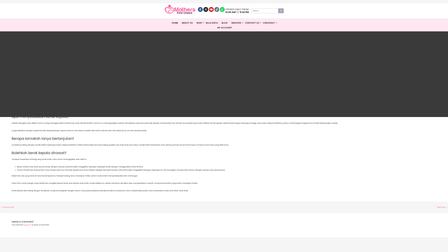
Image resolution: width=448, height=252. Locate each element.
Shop (199, 22)
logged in (27, 225)
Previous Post (7, 207)
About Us (187, 22)
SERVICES (236, 22)
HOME (175, 22)
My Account (224, 27)
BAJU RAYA (212, 22)
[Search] (281, 10)
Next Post (442, 207)
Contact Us (252, 22)
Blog (225, 22)
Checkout (269, 22)
